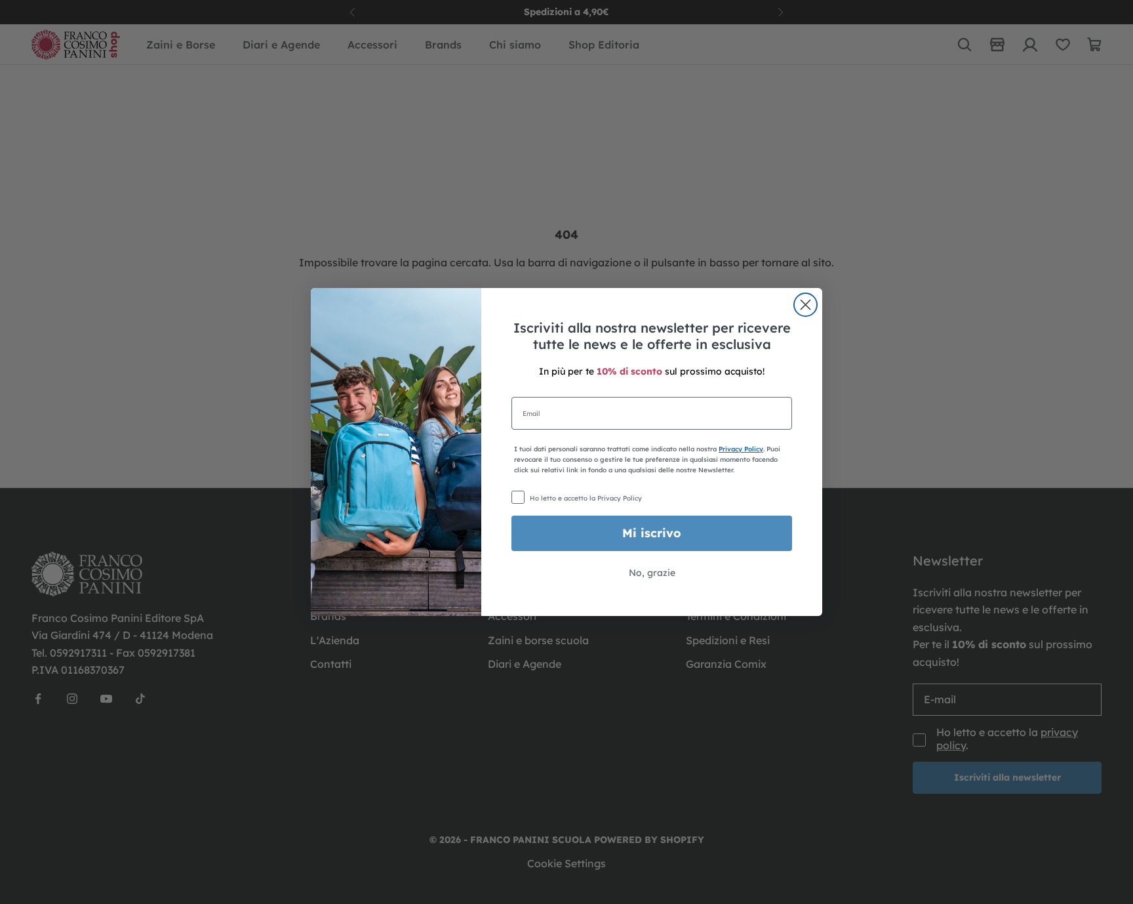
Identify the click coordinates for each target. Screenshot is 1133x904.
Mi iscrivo (651, 533)
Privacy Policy (741, 449)
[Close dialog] (805, 304)
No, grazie (652, 573)
